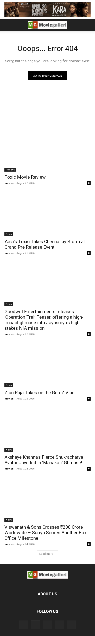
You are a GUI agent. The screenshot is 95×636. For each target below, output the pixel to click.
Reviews (10, 169)
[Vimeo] (59, 625)
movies (8, 183)
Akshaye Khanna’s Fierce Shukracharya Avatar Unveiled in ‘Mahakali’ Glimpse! (43, 459)
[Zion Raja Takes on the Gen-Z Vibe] (47, 365)
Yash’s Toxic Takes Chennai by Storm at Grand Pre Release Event (44, 244)
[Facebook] (23, 625)
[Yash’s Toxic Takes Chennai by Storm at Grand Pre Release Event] (47, 214)
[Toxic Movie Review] (47, 150)
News (9, 234)
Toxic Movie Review (25, 177)
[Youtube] (71, 625)
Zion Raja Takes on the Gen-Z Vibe (39, 392)
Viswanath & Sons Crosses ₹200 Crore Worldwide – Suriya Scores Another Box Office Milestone (45, 532)
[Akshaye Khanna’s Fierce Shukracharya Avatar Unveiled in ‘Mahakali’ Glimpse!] (47, 430)
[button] (7, 25)
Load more (46, 554)
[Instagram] (35, 624)
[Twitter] (47, 625)
